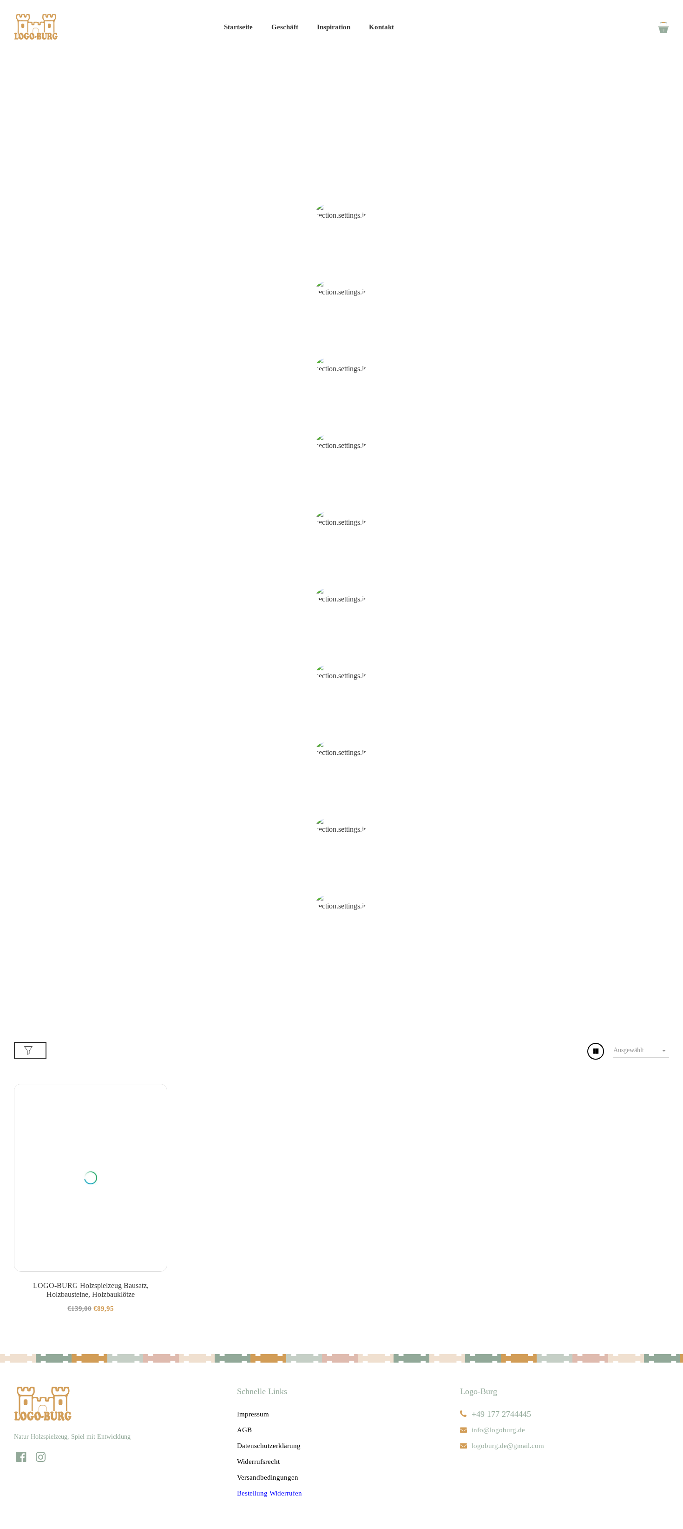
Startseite (238, 27)
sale (341, 792)
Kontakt (381, 27)
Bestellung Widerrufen (269, 1493)
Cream (341, 255)
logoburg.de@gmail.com (508, 1445)
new (341, 408)
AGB (244, 1430)
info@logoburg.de (498, 1430)
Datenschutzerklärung (269, 1445)
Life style (342, 869)
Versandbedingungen (267, 1477)
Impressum (253, 1414)
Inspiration (333, 27)
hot (341, 485)
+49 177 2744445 (501, 1414)
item (341, 332)
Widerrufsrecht (258, 1461)
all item (341, 715)
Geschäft (284, 27)
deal (341, 562)
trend (342, 639)
